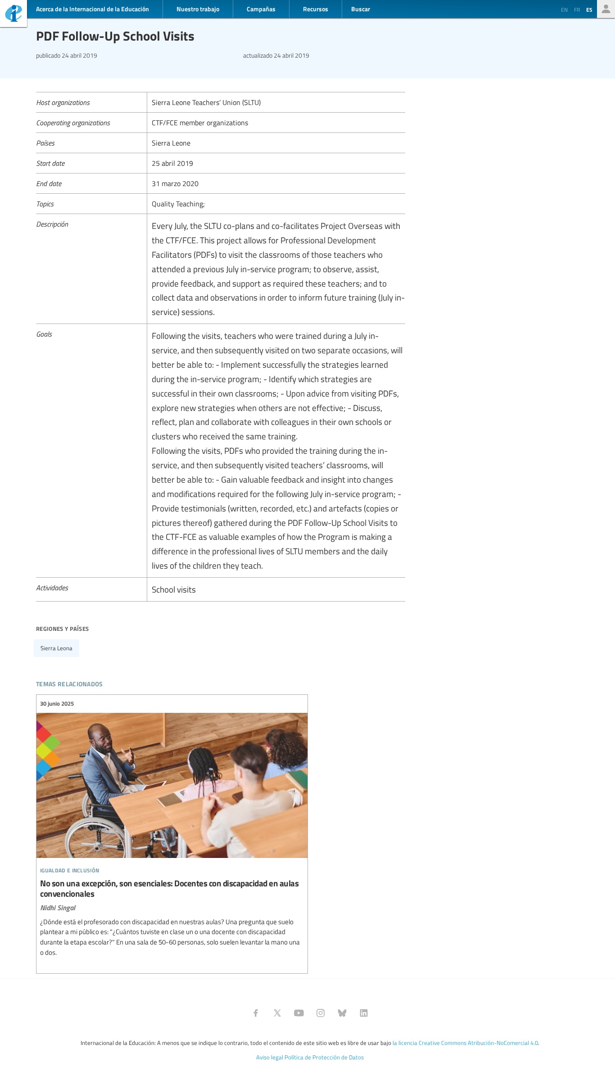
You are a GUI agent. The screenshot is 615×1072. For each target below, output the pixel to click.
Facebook (255, 1013)
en (564, 9)
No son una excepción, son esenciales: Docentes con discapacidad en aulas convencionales (172, 828)
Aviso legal (269, 1057)
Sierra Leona (56, 648)
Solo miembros (606, 9)
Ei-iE (13, 14)
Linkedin (363, 1013)
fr (577, 9)
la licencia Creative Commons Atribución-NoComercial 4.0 (465, 1043)
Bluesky (342, 1013)
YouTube (299, 1013)
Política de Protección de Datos (324, 1057)
